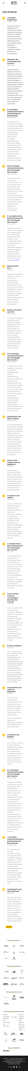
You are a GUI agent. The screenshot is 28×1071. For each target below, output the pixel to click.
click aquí (16, 260)
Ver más (9, 927)
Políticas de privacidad (14, 1064)
